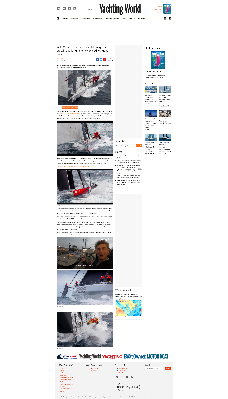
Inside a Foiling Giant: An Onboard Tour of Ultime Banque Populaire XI (165, 100)
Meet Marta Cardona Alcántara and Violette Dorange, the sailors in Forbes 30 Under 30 (129, 182)
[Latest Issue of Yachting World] (167, 9)
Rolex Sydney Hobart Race (70, 107)
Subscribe (160, 6)
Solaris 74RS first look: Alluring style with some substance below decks (150, 148)
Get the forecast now (122, 317)
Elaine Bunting (61, 58)
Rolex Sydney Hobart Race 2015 (70, 114)
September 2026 (153, 71)
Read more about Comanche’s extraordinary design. (73, 166)
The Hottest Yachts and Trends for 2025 (165, 121)
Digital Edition (158, 9)
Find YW (160, 12)
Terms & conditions (139, 396)
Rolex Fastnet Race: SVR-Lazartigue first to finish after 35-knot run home (150, 124)
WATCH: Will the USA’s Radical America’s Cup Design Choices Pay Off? (165, 148)
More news (128, 189)
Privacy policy (148, 396)
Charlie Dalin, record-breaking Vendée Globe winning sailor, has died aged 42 (129, 161)
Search (139, 146)
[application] (85, 253)
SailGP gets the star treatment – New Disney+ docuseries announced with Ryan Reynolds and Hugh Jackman (129, 175)
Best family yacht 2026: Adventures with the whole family (150, 99)
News (118, 151)
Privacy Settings (157, 396)
